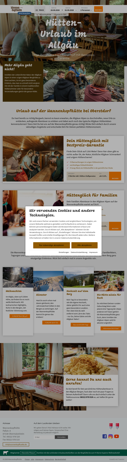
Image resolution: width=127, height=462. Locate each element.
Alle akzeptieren (84, 245)
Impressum (93, 252)
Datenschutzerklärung (79, 252)
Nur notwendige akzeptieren (51, 245)
